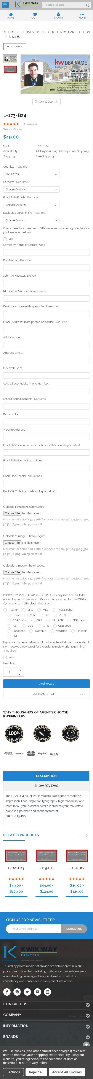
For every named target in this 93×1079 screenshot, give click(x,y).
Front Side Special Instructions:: (23, 460)
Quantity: (9, 663)
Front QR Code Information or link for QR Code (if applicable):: (42, 445)
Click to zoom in (47, 101)
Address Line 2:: (13, 352)
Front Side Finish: (21, 197)
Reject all (36, 1072)
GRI (47, 615)
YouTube (61, 630)
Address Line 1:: (13, 337)
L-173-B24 (15, 36)
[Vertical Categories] (5, 5)
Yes (11, 657)
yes (11, 238)
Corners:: (15, 182)
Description (46, 776)
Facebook (19, 630)
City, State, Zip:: (12, 368)
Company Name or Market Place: (24, 244)
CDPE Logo (20, 620)
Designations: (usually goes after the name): (31, 306)
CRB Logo (64, 625)
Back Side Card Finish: (24, 212)
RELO (62, 615)
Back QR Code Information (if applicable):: (29, 491)
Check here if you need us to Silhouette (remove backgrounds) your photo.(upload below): (46, 230)
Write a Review (12, 129)
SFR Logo (78, 620)
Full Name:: (17, 260)
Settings (13, 1072)
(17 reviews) (29, 124)
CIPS (46, 625)
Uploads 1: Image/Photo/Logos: (24, 506)
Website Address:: (14, 429)
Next (87, 836)
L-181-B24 (77, 868)
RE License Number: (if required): (24, 291)
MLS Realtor (66, 609)
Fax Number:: (12, 414)
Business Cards (33, 32)
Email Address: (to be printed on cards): (35, 322)
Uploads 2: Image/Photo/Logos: (24, 536)
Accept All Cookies (67, 1072)
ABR (32, 615)
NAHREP (57, 620)
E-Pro (16, 615)
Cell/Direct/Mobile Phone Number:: (26, 383)
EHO (30, 609)
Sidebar (16, 46)
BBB (31, 625)
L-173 (86, 32)
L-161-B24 (16, 868)
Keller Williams (64, 32)
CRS (39, 620)
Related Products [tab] (21, 835)
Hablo (16, 636)
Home (10, 32)
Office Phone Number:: (24, 398)
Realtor (13, 609)
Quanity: (15, 166)
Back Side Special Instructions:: (23, 476)
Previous (80, 836)
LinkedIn (82, 630)
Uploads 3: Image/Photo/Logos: (24, 565)
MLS (45, 609)
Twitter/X (40, 630)
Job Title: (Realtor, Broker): (20, 275)
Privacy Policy (37, 1063)
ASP (15, 625)
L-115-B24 (46, 868)
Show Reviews (46, 786)
